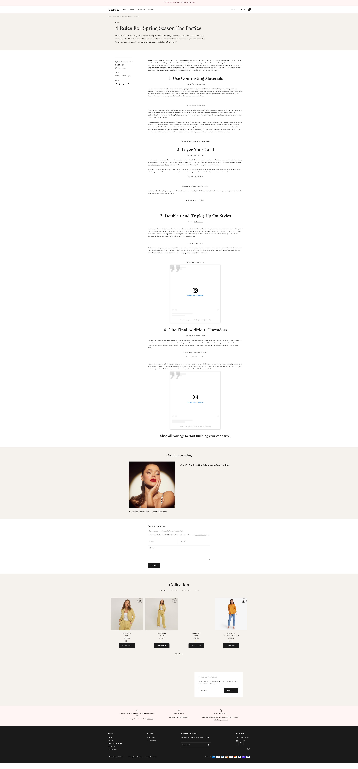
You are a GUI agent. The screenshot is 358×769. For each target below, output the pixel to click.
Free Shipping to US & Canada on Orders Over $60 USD (179, 2)
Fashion (123, 75)
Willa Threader (201, 141)
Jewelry (174, 590)
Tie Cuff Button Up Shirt (231, 635)
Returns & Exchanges (115, 743)
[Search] (241, 9)
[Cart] (249, 10)
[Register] (208, 745)
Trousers (161, 635)
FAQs (110, 737)
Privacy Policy (112, 749)
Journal (115, 16)
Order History (151, 740)
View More (179, 654)
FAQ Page (150, 719)
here (186, 717)
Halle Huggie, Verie (198, 262)
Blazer (127, 635)
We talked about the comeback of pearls (200, 91)
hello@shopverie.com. (221, 720)
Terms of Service (200, 535)
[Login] (245, 9)
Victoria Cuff (200, 186)
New (124, 9)
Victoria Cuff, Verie (198, 200)
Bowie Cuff (200, 352)
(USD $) (233, 9)
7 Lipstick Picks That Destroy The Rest (148, 511)
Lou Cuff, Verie (198, 176)
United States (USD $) (115, 757)
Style (128, 75)
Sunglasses (186, 590)
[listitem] (128, 84)
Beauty (117, 22)
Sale (197, 590)
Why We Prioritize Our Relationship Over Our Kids (204, 465)
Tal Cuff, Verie (198, 222)
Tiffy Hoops (192, 186)
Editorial (150, 9)
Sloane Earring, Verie (198, 84)
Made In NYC (127, 633)
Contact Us (111, 746)
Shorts (196, 635)
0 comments (122, 68)
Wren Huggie (179, 129)
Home (109, 16)
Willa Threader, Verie (198, 336)
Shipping (111, 740)
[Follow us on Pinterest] (241, 742)
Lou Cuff (196, 155)
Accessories (141, 9)
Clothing (131, 9)
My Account (151, 737)
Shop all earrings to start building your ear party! (195, 436)
